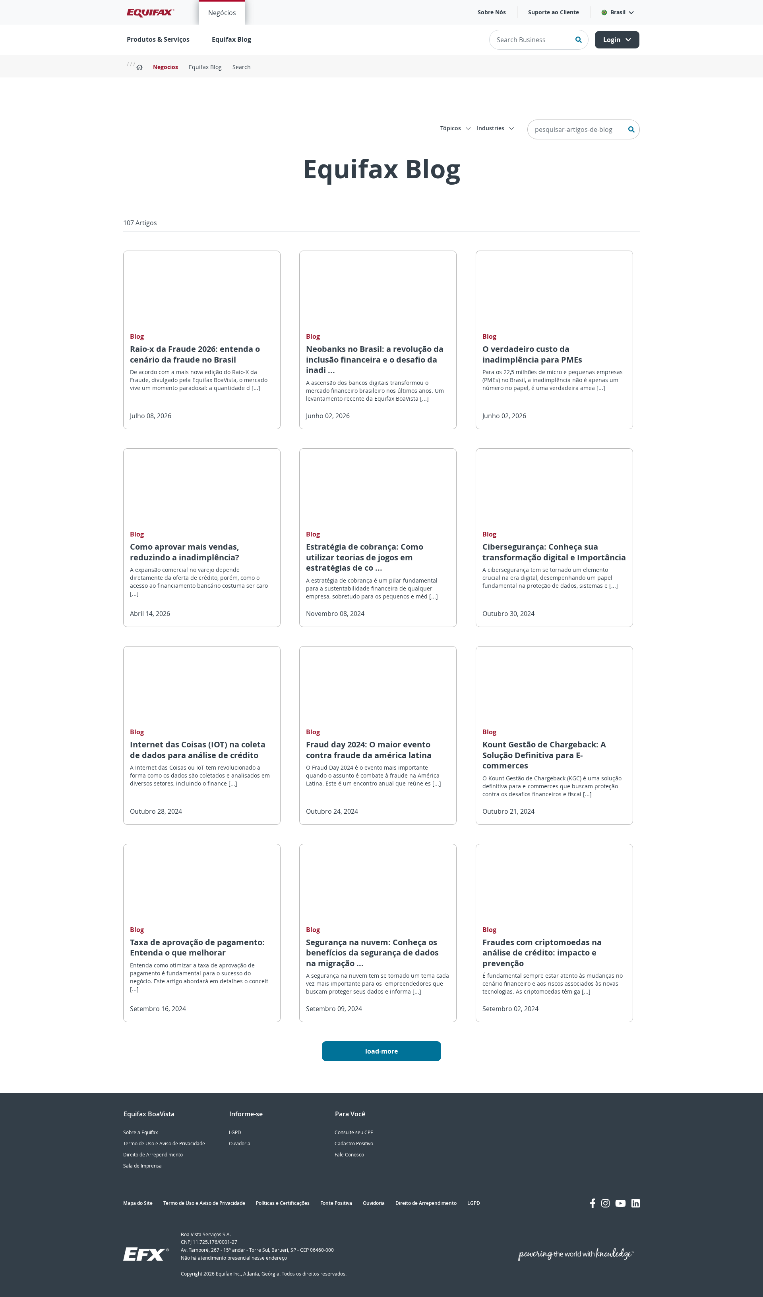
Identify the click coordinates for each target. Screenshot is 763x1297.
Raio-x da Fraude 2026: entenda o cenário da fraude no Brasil (195, 354)
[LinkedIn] (635, 1203)
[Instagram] (605, 1203)
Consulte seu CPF (354, 1132)
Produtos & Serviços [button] (158, 39)
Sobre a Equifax (140, 1132)
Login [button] (612, 39)
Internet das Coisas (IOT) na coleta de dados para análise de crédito (197, 749)
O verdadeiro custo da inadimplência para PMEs (532, 354)
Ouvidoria (239, 1143)
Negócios (222, 12)
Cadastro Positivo (354, 1143)
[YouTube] (620, 1203)
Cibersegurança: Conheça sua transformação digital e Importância (554, 552)
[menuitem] (222, 12)
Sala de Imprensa (142, 1165)
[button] (617, 12)
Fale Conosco (349, 1154)
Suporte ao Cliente (553, 12)
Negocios (165, 67)
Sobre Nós (492, 12)
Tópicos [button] (451, 128)
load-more (381, 1051)
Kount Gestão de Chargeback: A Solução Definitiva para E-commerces (544, 755)
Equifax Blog (231, 39)
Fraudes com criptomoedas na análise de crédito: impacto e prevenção (542, 953)
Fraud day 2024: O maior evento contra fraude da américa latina (369, 749)
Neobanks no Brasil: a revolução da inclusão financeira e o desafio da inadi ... (374, 359)
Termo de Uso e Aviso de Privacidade (164, 1143)
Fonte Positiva (336, 1203)
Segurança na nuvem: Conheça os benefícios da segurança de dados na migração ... (372, 953)
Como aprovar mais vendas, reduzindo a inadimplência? (184, 552)
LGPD (235, 1132)
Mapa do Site (138, 1203)
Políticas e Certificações (283, 1203)
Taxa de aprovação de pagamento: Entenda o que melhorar (197, 947)
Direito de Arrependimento (153, 1154)
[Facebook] (593, 1203)
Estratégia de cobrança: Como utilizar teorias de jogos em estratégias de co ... (364, 557)
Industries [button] (491, 128)
